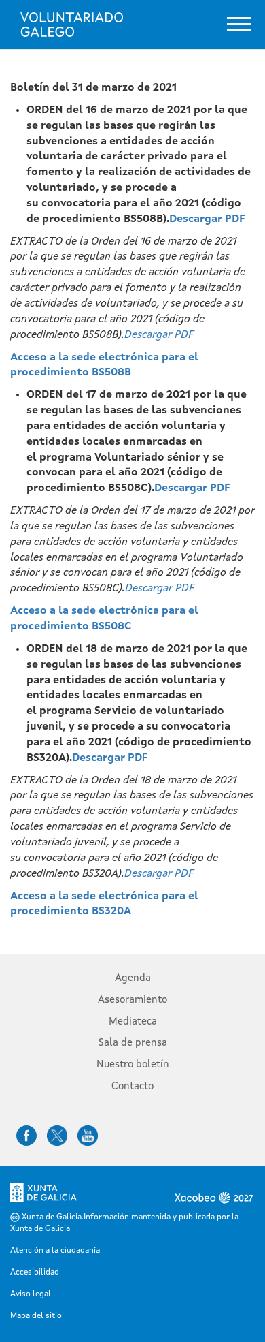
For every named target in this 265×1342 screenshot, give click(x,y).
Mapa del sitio (36, 1316)
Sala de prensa (133, 1043)
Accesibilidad (34, 1272)
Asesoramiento (132, 1000)
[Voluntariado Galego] (71, 24)
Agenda (133, 978)
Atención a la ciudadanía (55, 1251)
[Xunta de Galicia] (43, 1197)
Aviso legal (30, 1294)
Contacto (132, 1087)
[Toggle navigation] (239, 24)
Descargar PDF (207, 219)
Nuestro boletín (132, 1065)
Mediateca (133, 1022)
